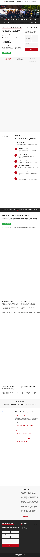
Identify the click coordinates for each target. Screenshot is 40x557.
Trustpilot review (24, 516)
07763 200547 (24, 19)
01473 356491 (11, 19)
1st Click (21, 555)
